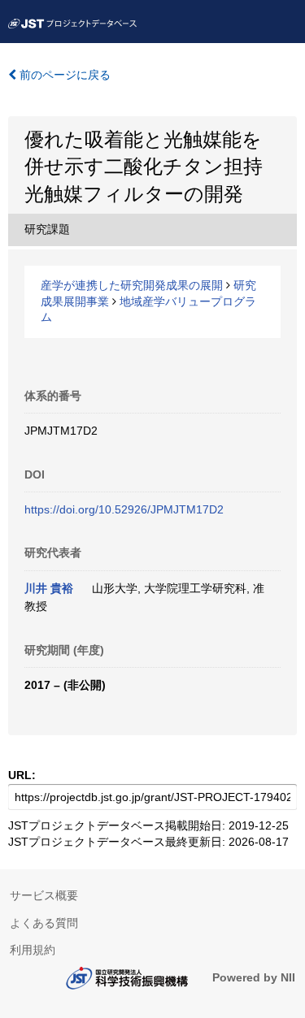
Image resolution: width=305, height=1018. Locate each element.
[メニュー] (285, 19)
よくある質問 (44, 922)
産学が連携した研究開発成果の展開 (132, 285)
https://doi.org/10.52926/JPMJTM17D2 (124, 509)
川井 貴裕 (48, 588)
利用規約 (32, 949)
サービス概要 (44, 895)
